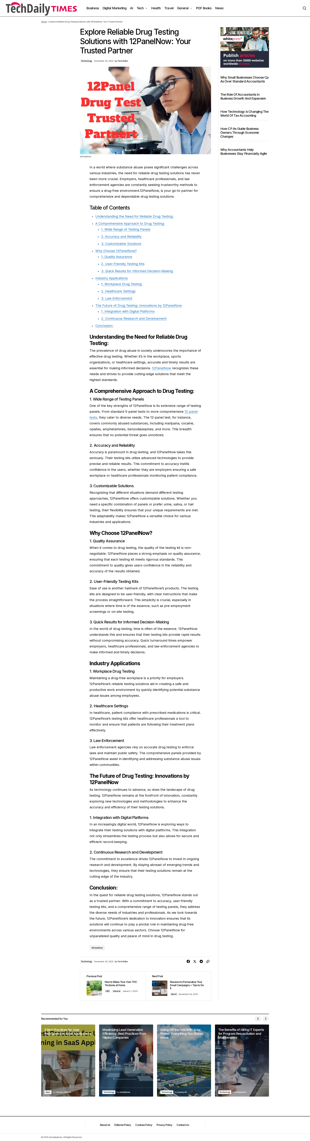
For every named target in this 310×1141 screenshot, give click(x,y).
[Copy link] (208, 961)
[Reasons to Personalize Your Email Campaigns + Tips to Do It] (178, 986)
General (116, 991)
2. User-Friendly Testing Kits (123, 264)
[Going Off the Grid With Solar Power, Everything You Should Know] (184, 1061)
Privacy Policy (164, 1125)
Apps (47, 1092)
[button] (304, 8)
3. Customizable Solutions (121, 244)
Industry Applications (111, 278)
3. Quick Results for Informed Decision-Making (137, 271)
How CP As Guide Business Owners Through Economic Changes (239, 132)
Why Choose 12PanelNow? (116, 251)
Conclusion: (104, 326)
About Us (105, 1125)
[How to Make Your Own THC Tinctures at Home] (112, 986)
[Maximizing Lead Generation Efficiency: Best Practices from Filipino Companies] (126, 1061)
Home (44, 21)
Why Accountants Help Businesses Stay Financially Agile (243, 152)
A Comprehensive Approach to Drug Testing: (130, 223)
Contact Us (183, 1125)
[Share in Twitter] (195, 961)
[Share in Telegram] (201, 961)
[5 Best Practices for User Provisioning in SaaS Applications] (68, 1061)
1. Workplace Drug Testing (121, 284)
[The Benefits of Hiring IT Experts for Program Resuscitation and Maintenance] (242, 1061)
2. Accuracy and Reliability (121, 236)
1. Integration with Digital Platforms (128, 311)
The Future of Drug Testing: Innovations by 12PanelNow (138, 305)
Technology (86, 61)
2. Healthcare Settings (118, 291)
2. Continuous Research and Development (134, 318)
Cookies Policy (143, 1125)
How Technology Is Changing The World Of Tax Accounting (244, 113)
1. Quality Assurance (116, 257)
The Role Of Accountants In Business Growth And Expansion (243, 96)
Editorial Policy (122, 1125)
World (174, 994)
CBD (108, 991)
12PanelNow (161, 368)
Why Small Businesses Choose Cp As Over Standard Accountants (244, 79)
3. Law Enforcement (116, 298)
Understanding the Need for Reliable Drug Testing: (134, 216)
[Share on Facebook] (188, 961)
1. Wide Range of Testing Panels (125, 229)
